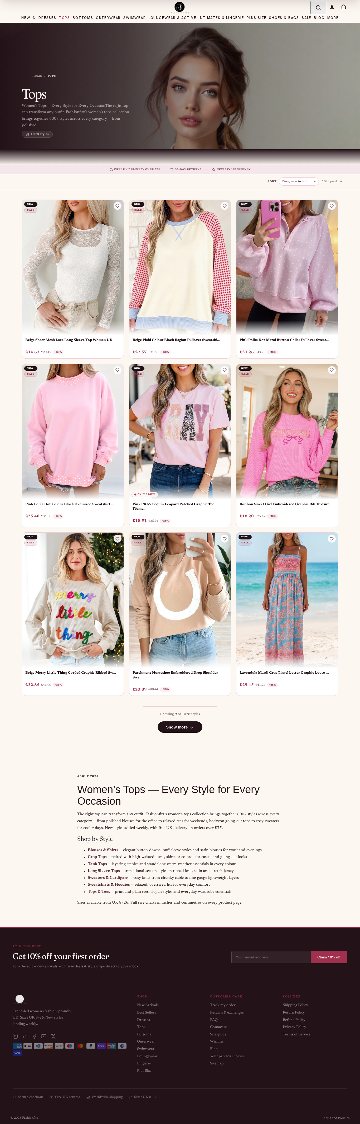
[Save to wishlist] (117, 206)
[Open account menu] (332, 7)
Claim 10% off (329, 957)
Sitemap (216, 1063)
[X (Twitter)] (53, 1036)
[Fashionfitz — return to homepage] (180, 7)
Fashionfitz (30, 1118)
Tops (141, 1027)
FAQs (214, 1020)
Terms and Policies (335, 1118)
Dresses (143, 1020)
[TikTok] (24, 1036)
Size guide (218, 1034)
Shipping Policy (295, 1005)
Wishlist (216, 1042)
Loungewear (147, 1056)
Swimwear (145, 1049)
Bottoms (144, 1034)
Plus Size (144, 1071)
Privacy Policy (294, 1027)
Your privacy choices (227, 1056)
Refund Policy (294, 1020)
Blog (213, 1049)
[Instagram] (15, 1036)
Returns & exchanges (227, 1013)
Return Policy (294, 1013)
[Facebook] (34, 1036)
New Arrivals (148, 1005)
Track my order (223, 1005)
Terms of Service (296, 1034)
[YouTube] (43, 1036)
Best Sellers (146, 1013)
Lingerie (144, 1063)
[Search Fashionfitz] (318, 7)
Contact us (218, 1027)
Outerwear (146, 1042)
